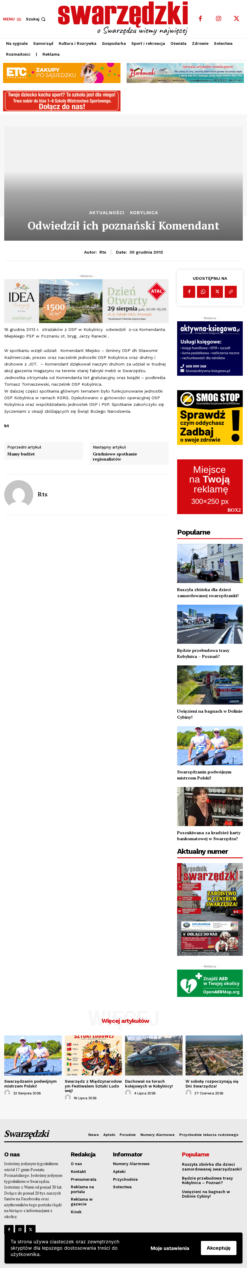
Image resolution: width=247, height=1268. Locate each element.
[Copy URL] (231, 292)
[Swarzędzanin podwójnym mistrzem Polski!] (210, 746)
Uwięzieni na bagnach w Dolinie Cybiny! (206, 1194)
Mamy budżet (21, 454)
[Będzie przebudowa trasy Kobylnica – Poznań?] (210, 624)
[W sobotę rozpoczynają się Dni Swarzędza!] (214, 1055)
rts (102, 252)
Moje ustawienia (170, 1248)
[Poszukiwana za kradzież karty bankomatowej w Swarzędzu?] (210, 806)
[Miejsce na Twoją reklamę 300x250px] (210, 486)
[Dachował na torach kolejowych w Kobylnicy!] (154, 1055)
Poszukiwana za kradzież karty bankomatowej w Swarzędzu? (208, 835)
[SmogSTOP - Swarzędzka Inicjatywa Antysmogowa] (210, 417)
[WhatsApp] (203, 292)
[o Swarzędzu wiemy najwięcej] (124, 18)
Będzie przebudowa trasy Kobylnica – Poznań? (203, 653)
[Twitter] (236, 18)
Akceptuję (219, 1248)
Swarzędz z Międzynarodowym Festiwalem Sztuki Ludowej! (93, 1086)
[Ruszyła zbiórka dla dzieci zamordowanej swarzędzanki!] (210, 563)
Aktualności (106, 213)
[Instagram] (218, 18)
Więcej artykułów (125, 1021)
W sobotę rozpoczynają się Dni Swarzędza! (212, 1083)
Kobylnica (144, 213)
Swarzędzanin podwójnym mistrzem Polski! (204, 775)
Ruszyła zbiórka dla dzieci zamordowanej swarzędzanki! (208, 592)
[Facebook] (200, 18)
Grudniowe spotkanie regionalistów (115, 457)
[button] (36, 19)
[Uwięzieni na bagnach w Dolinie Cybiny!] (210, 685)
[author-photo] (8, 1093)
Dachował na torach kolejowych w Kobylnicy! (149, 1083)
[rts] (18, 494)
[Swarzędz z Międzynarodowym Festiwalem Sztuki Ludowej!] (93, 1055)
